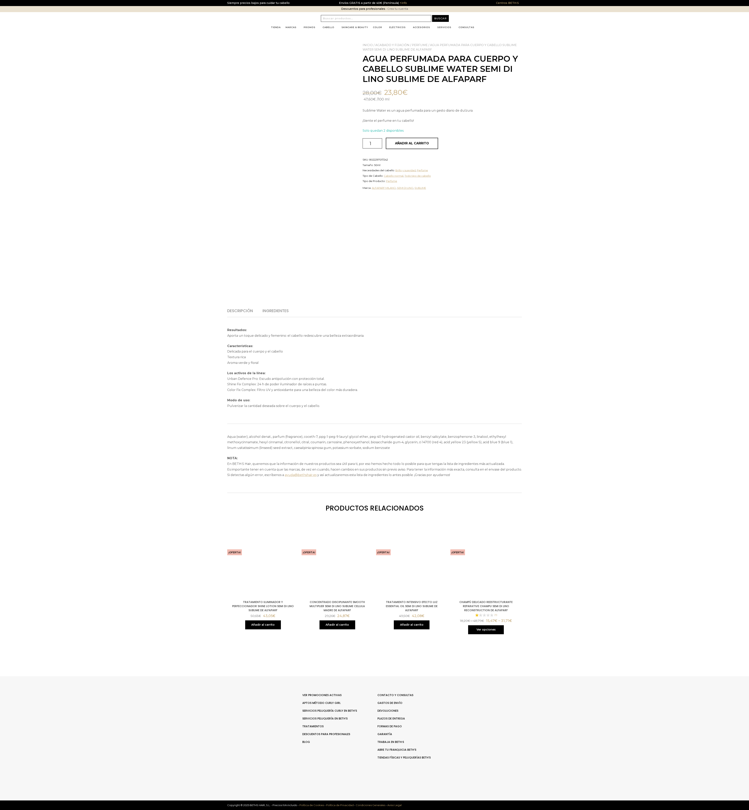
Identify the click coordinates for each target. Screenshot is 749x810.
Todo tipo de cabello (418, 175)
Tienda (276, 27)
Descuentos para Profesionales (326, 734)
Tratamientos (313, 726)
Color (377, 27)
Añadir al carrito (412, 143)
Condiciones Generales (370, 805)
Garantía (384, 734)
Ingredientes (276, 311)
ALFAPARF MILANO (384, 187)
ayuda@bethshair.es (301, 475)
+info (403, 3)
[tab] (244, 311)
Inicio (368, 45)
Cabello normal (393, 175)
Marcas (291, 27)
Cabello (328, 27)
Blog (306, 742)
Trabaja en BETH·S (390, 742)
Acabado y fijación (392, 45)
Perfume (420, 45)
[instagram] (489, 707)
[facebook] (485, 707)
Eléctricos (397, 27)
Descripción (240, 311)
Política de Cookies (311, 805)
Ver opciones (486, 629)
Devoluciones (387, 711)
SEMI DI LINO (405, 187)
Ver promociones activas (322, 695)
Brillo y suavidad (405, 170)
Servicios (444, 27)
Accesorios (421, 27)
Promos (309, 27)
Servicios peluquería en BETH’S (325, 718)
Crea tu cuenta (397, 9)
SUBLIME (420, 187)
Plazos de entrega (391, 718)
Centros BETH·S (507, 3)
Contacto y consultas (395, 695)
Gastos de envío (389, 703)
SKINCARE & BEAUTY (355, 27)
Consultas (466, 27)
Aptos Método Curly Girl (321, 703)
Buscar (440, 18)
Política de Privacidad (340, 805)
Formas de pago (389, 726)
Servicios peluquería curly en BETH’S (329, 711)
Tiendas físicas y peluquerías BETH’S (404, 757)
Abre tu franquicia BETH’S (396, 750)
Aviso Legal (394, 805)
